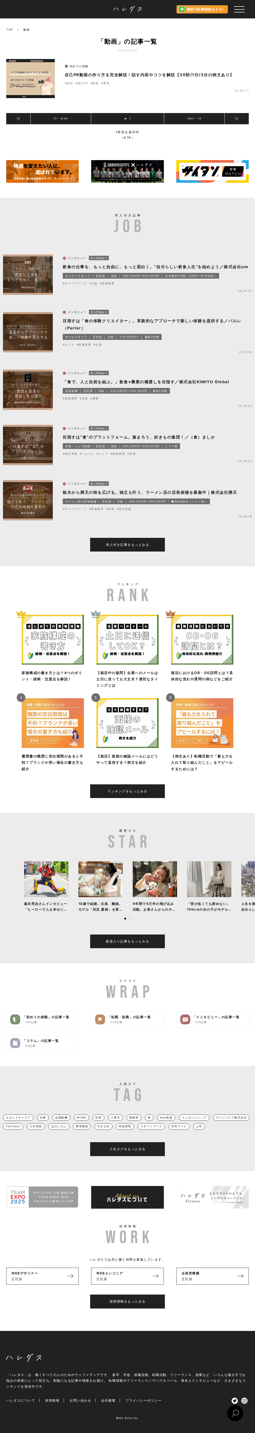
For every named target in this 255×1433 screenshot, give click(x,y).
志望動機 (61, 1117)
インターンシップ (194, 1117)
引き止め (103, 1126)
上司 (199, 1126)
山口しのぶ (59, 1126)
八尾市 (115, 1117)
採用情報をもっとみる (128, 1301)
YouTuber (13, 1126)
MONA (81, 1117)
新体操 (134, 1117)
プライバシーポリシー (144, 1400)
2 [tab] (130, 919)
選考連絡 (82, 1126)
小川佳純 (36, 1126)
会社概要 (108, 1400)
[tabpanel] (46, 887)
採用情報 (52, 1400)
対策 (98, 1117)
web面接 (166, 1117)
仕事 (43, 1117)
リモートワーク (151, 1126)
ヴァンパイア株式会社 (231, 1117)
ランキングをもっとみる (127, 791)
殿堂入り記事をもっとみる (127, 941)
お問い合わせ (80, 1400)
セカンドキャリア (18, 1117)
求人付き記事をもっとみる (127, 545)
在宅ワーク (179, 1126)
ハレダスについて (20, 1400)
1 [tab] (125, 919)
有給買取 (125, 1126)
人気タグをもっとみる (128, 1149)
